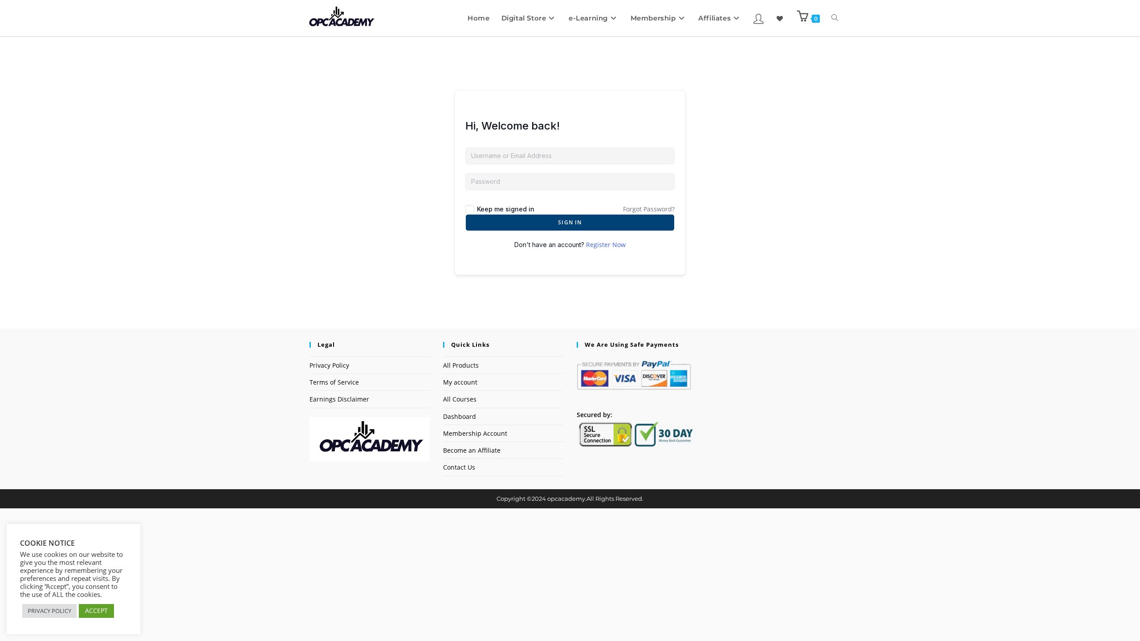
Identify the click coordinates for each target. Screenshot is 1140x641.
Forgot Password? (649, 209)
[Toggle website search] (835, 18)
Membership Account (475, 433)
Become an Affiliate (472, 450)
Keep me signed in (505, 209)
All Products (461, 365)
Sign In (570, 222)
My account (460, 382)
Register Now (606, 244)
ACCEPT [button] (96, 610)
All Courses (459, 399)
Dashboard (459, 416)
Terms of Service (334, 382)
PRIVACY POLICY (49, 611)
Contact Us (459, 467)
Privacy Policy (329, 365)
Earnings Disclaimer (339, 399)
